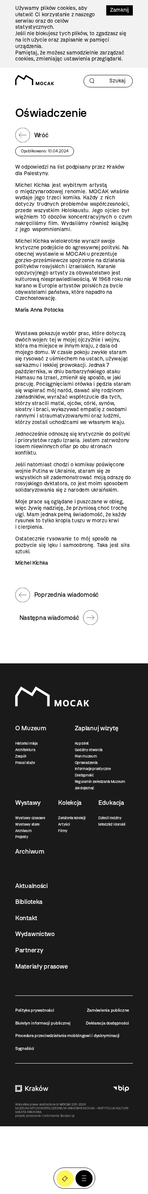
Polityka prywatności (34, 1010)
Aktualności (31, 886)
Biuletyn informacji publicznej (43, 1023)
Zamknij (119, 10)
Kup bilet (82, 743)
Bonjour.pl (67, 1116)
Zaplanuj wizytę (96, 728)
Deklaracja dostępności (107, 1023)
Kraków (31, 1088)
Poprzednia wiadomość (66, 594)
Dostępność (84, 775)
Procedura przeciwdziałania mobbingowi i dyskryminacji (67, 1035)
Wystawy (28, 802)
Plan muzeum (86, 756)
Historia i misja (26, 743)
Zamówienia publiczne (108, 1010)
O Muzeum (30, 728)
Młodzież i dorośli (111, 824)
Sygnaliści (24, 1048)
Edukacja (111, 802)
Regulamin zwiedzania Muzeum (100, 781)
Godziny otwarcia (89, 750)
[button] (84, 1178)
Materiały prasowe (41, 966)
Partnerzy (29, 950)
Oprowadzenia (86, 763)
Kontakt (26, 918)
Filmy (63, 831)
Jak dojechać (84, 788)
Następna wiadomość (49, 617)
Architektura (25, 750)
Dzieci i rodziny (110, 818)
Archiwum (23, 831)
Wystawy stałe (27, 824)
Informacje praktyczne (93, 769)
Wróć (41, 135)
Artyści (63, 824)
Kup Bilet (65, 1178)
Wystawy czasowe (30, 818)
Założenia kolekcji (71, 818)
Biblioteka (29, 901)
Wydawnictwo (35, 934)
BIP (121, 1088)
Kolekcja (70, 802)
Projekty (21, 837)
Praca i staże (25, 763)
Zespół (20, 756)
